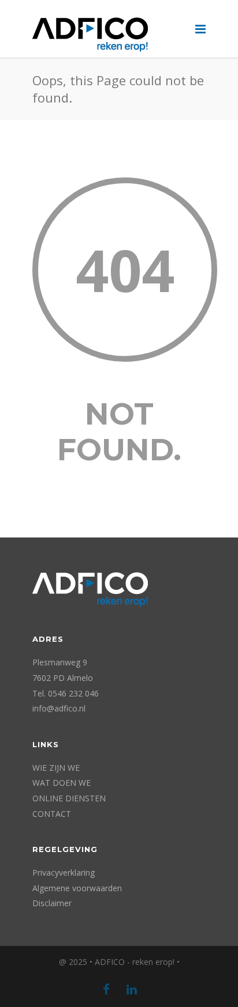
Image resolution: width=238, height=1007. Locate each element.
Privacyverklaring (63, 872)
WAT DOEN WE (61, 782)
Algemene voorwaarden (77, 888)
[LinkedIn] (131, 989)
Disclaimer (52, 903)
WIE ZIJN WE (56, 767)
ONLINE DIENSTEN (69, 798)
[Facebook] (106, 989)
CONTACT (51, 813)
